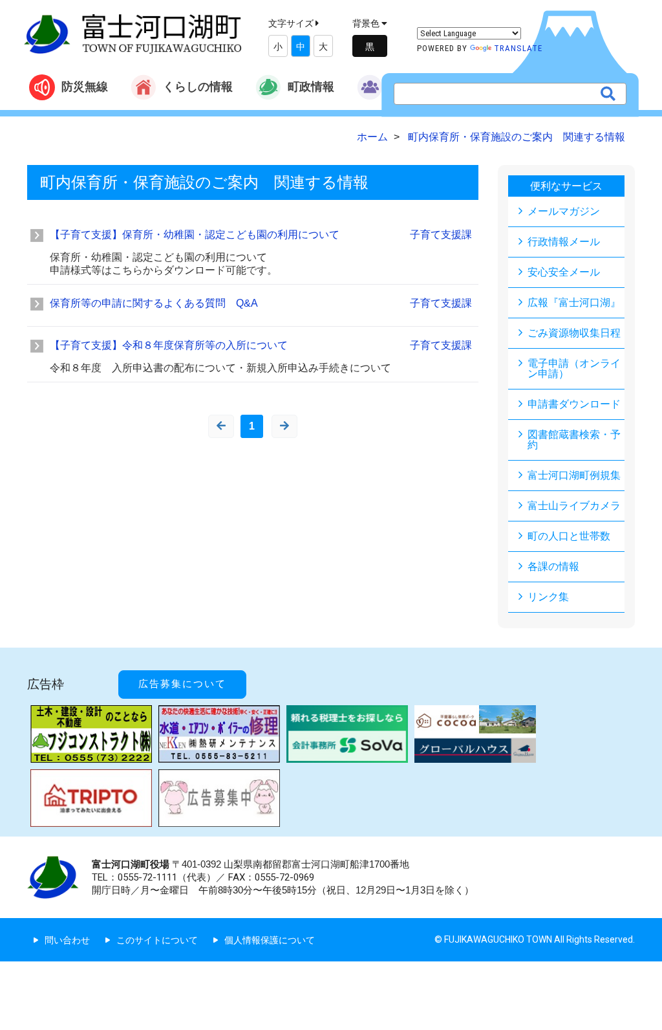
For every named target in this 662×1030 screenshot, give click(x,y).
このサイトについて (157, 940)
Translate (518, 48)
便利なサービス (566, 186)
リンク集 (548, 596)
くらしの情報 (198, 86)
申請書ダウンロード (574, 404)
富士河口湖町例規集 (574, 475)
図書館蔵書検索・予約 (574, 439)
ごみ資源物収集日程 (574, 332)
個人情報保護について (269, 940)
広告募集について (182, 684)
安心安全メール (564, 272)
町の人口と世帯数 (569, 536)
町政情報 (311, 86)
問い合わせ (67, 940)
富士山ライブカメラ (574, 505)
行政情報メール (564, 241)
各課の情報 (553, 566)
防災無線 (84, 86)
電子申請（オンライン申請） (574, 368)
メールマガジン (564, 211)
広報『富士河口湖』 (574, 302)
